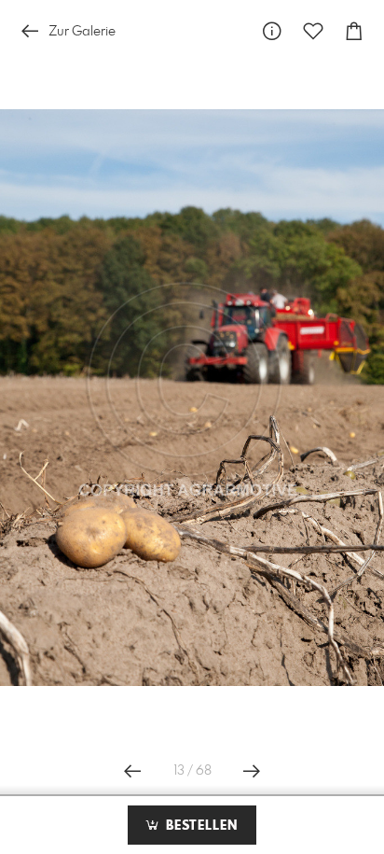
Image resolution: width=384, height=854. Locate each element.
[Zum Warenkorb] (354, 31)
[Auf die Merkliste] (313, 31)
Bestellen (199, 826)
